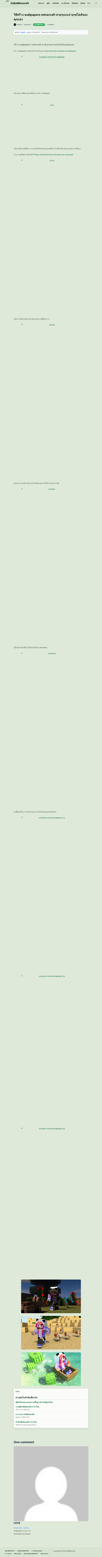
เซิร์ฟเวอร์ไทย (17, 1553)
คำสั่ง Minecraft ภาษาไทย (26, 1422)
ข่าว (88, 3)
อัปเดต (82, 3)
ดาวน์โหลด (65, 3)
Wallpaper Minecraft (31, 1553)
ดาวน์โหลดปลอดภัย (37, 1551)
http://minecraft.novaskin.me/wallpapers (60, 51)
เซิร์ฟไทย (75, 3)
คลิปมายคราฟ (44, 1553)
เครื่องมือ (55, 3)
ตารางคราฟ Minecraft (25, 1414)
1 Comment (50, 24)
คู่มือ (48, 3)
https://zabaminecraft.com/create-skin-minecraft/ (54, 155)
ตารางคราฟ (8, 1553)
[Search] (96, 3)
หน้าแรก (41, 3)
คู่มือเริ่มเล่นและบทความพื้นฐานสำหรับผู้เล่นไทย (34, 1402)
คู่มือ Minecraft (39, 24)
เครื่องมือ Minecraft (23, 1551)
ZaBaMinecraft (19, 3)
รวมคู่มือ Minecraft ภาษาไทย (27, 1407)
